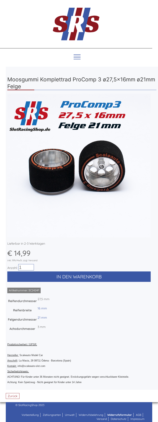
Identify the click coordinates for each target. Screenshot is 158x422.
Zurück (13, 396)
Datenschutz (118, 419)
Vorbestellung (30, 415)
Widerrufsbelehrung (91, 415)
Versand (102, 419)
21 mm (42, 317)
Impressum (137, 419)
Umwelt (70, 415)
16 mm (42, 308)
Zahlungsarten (52, 415)
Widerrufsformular (119, 415)
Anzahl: (12, 268)
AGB (138, 415)
